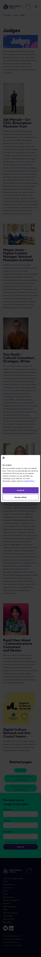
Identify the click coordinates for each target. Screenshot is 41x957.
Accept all (20, 490)
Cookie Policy (28, 481)
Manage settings (21, 497)
